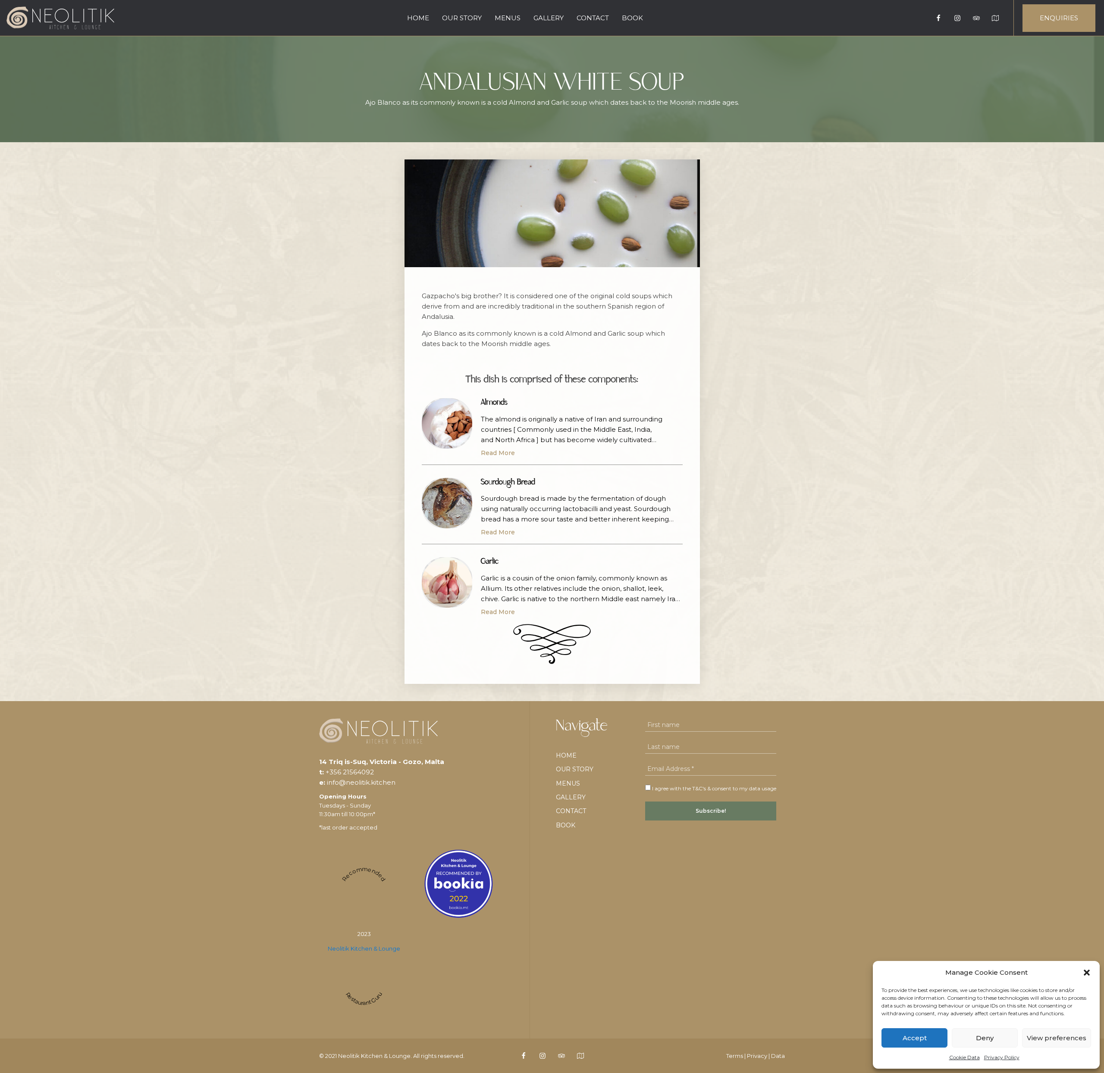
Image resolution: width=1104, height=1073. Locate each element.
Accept (915, 1038)
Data (778, 1055)
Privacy (757, 1055)
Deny (985, 1038)
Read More (498, 453)
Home (418, 18)
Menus (508, 18)
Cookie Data (964, 1057)
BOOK (632, 18)
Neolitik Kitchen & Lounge (364, 948)
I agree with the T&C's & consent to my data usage (713, 788)
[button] (1086, 972)
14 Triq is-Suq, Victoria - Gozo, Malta (381, 762)
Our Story (462, 18)
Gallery (548, 18)
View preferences (1056, 1038)
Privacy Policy (1001, 1057)
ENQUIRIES (1059, 18)
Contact (593, 18)
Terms (734, 1055)
